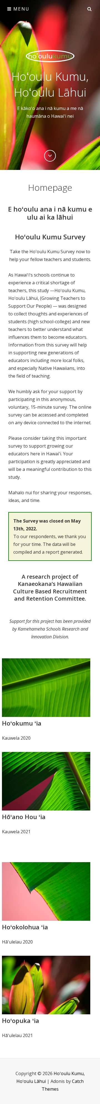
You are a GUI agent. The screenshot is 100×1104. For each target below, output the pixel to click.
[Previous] (50, 156)
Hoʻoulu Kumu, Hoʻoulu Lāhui (50, 84)
